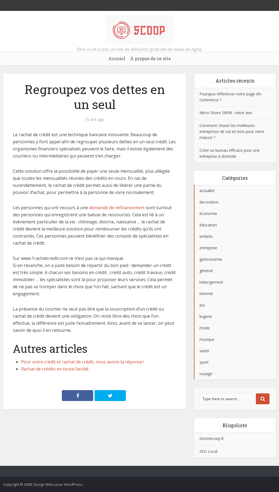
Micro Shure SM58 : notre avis (225, 112)
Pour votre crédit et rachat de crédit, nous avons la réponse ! (82, 362)
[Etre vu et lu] (139, 30)
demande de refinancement (117, 208)
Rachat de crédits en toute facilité (55, 369)
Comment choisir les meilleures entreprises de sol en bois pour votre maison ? (231, 131)
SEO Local (208, 451)
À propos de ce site (150, 58)
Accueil (116, 58)
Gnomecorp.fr (211, 438)
